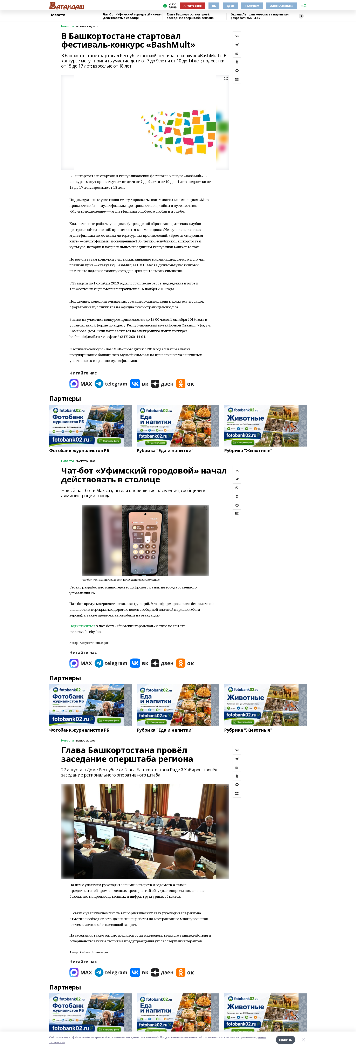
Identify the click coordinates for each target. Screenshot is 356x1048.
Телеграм (252, 6)
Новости (57, 15)
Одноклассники (282, 6)
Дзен (230, 6)
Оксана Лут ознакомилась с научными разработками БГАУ (260, 16)
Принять (285, 1040)
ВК (214, 6)
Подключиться (82, 625)
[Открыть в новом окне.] (80, 383)
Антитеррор (193, 6)
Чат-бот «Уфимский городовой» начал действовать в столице (132, 16)
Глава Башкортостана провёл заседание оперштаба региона (190, 16)
